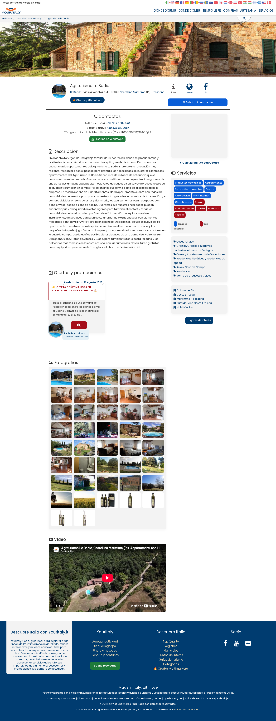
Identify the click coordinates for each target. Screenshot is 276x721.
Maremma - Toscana (190, 299)
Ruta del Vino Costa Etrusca (194, 303)
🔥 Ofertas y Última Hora (171, 669)
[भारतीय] (246, 3)
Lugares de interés (199, 320)
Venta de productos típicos (193, 276)
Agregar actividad (105, 641)
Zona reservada (105, 665)
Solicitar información (199, 102)
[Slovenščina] (212, 3)
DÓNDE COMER (189, 10)
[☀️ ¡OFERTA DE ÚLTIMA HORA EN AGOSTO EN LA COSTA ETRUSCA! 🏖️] (79, 325)
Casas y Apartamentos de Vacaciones (200, 254)
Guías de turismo (171, 660)
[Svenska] (207, 3)
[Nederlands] (226, 3)
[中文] (217, 3)
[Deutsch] (178, 3)
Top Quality (171, 641)
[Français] (183, 3)
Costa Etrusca (185, 295)
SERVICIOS (266, 10)
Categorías (171, 664)
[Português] (192, 3)
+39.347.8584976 (118, 123)
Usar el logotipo (105, 646)
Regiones (171, 646)
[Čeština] (265, 3)
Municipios (171, 651)
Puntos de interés (171, 655)
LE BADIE (75, 92)
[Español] (188, 3)
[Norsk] (231, 3)
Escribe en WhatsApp (109, 139)
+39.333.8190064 (118, 128)
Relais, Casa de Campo (190, 267)
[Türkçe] (241, 3)
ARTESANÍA (248, 10)
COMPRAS (230, 10)
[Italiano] (168, 3)
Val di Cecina (184, 307)
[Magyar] (250, 3)
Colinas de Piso (185, 290)
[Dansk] (270, 3)
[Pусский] (202, 3)
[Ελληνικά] (260, 3)
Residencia (183, 271)
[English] (173, 3)
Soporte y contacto (105, 655)
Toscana (158, 92)
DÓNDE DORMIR (165, 10)
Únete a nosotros (105, 651)
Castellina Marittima (132, 92)
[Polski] (236, 3)
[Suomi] (255, 3)
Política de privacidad (186, 709)
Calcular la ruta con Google (200, 163)
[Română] (197, 3)
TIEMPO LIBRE (212, 10)
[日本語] (221, 3)
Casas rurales (185, 242)
